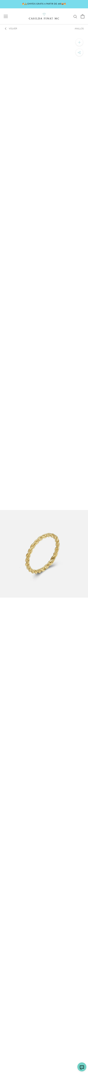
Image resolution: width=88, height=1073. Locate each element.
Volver (13, 28)
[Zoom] (79, 42)
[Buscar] (75, 16)
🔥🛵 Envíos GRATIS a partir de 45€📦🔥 (44, 4)
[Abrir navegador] (6, 16)
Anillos (79, 28)
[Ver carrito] (82, 16)
